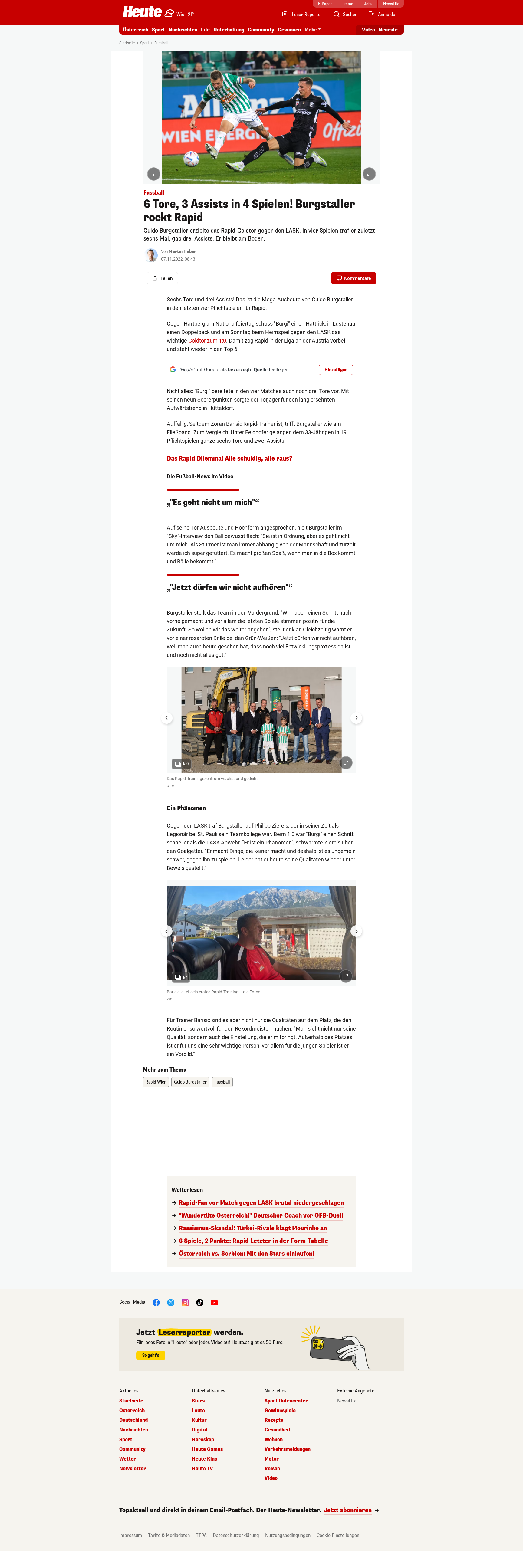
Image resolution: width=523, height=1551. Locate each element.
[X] (170, 1302)
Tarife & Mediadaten (169, 1535)
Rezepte (274, 1420)
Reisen (272, 1469)
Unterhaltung (228, 30)
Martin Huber (182, 251)
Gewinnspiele (280, 1411)
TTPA (201, 1535)
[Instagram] (185, 1302)
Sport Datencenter (286, 1401)
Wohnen (274, 1440)
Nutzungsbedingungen (288, 1535)
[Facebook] (156, 1302)
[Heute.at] (142, 11)
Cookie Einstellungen (338, 1535)
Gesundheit (278, 1430)
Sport (158, 30)
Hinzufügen (335, 370)
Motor (272, 1459)
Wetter (127, 1459)
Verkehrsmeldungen (288, 1449)
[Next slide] (356, 718)
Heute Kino (204, 1459)
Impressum (130, 1535)
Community (261, 30)
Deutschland (133, 1420)
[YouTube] (214, 1302)
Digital (199, 1430)
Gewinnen (289, 30)
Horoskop (203, 1440)
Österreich (135, 30)
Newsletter (132, 1469)
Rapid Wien (156, 1082)
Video (368, 30)
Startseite (127, 43)
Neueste (388, 30)
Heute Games (207, 1449)
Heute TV (202, 1469)
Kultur (199, 1420)
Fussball (161, 43)
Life (205, 30)
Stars (198, 1401)
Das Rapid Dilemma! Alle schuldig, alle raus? (229, 458)
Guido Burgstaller (190, 1082)
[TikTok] (199, 1302)
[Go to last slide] (167, 718)
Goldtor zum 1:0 (207, 340)
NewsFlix (346, 1401)
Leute (198, 1411)
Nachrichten (133, 1430)
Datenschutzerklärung (236, 1535)
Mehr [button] (310, 30)
